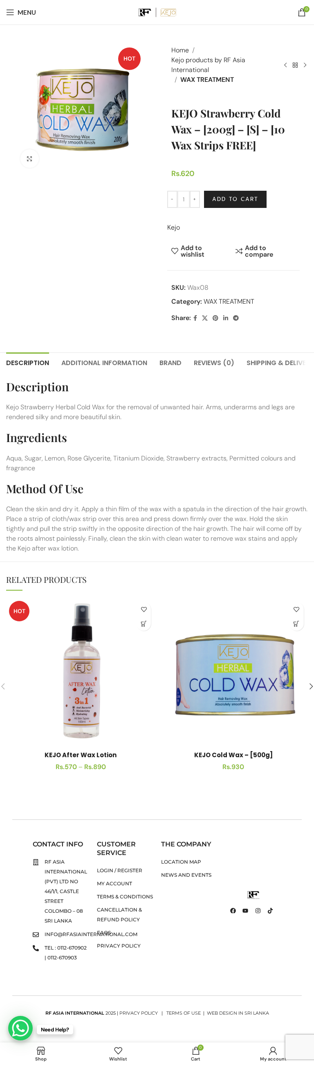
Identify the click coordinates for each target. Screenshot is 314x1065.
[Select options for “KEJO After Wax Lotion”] (144, 623)
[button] (296, 623)
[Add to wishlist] (144, 609)
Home (180, 50)
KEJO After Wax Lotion (81, 755)
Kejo (173, 227)
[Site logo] (157, 11)
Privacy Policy (139, 1013)
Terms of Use (183, 1013)
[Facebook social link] (195, 318)
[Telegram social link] (236, 318)
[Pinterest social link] (215, 318)
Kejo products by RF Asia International (208, 65)
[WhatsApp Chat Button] (20, 1028)
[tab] (27, 361)
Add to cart (235, 199)
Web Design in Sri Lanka (238, 1013)
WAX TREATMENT (207, 79)
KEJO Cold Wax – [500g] (233, 755)
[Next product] (305, 65)
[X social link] (205, 318)
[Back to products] (295, 65)
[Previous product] (285, 65)
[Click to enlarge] (29, 158)
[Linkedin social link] (226, 318)
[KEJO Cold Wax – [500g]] (233, 672)
